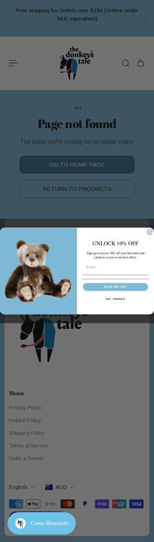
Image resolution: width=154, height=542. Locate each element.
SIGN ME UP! (115, 287)
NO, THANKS (115, 299)
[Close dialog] (149, 232)
